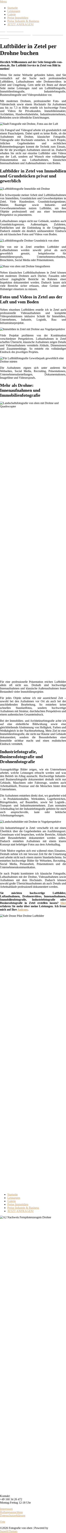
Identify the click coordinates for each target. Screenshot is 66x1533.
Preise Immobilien (17, 17)
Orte (2, 1521)
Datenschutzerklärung (12, 1515)
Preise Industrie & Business (23, 21)
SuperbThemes (8, 1531)
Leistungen (13, 11)
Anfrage (22, 909)
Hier (63, 902)
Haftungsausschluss (11, 1512)
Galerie (11, 14)
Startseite (12, 7)
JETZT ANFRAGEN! (20, 24)
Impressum (6, 1508)
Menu (3, 1)
